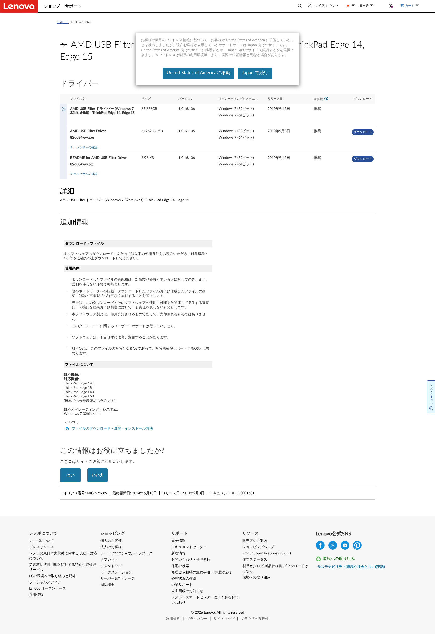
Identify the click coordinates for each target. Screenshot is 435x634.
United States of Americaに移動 (198, 73)
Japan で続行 (255, 73)
